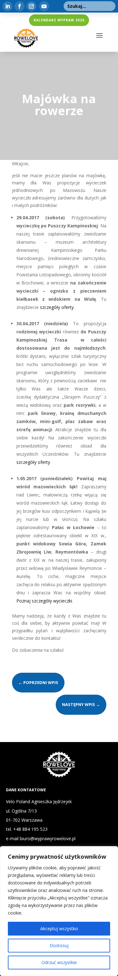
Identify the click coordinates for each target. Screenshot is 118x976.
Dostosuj (59, 945)
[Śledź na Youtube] (44, 6)
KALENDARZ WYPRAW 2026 (59, 20)
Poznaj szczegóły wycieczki (44, 601)
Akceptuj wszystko (59, 928)
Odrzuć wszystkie (59, 962)
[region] (59, 911)
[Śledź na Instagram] (31, 6)
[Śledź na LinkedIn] (8, 6)
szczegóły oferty (57, 307)
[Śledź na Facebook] (19, 6)
